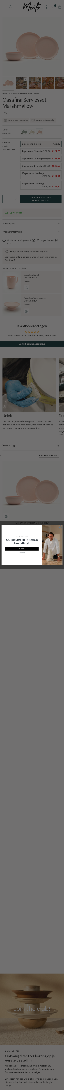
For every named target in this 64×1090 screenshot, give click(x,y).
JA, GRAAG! (22, 548)
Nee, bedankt (22, 552)
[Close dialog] (60, 526)
